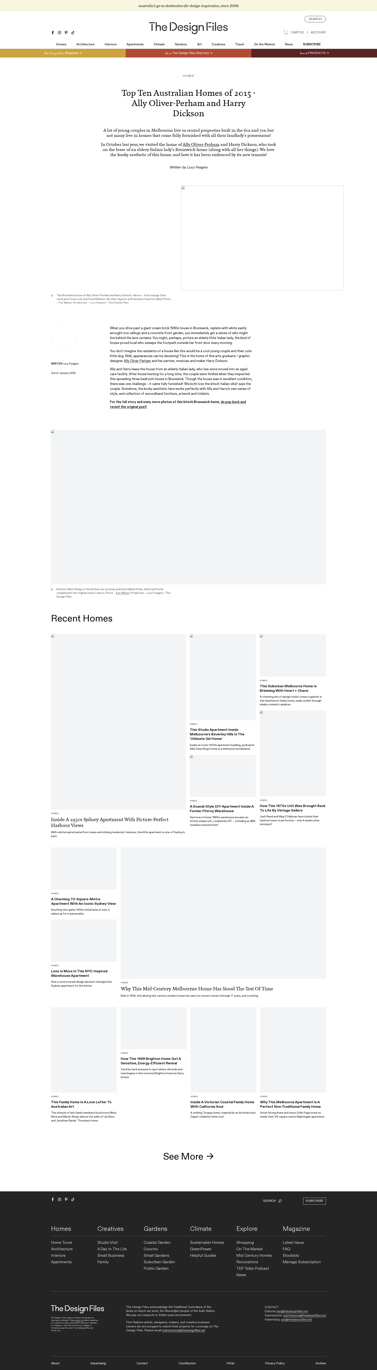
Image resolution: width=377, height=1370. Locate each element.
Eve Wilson (65, 303)
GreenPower (200, 1249)
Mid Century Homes (254, 1255)
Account (318, 32)
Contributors (187, 1363)
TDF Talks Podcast (252, 1268)
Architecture (85, 44)
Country (151, 1249)
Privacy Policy (275, 1363)
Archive (321, 1363)
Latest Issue (293, 1242)
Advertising (98, 1363)
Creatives (218, 44)
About (55, 1363)
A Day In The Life (112, 1249)
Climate (159, 44)
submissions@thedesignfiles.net (183, 1330)
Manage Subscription (302, 1262)
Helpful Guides (203, 1255)
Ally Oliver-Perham (201, 144)
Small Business (110, 1255)
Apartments (135, 44)
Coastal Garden (157, 1242)
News (289, 44)
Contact (142, 1363)
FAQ (286, 1249)
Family (103, 1262)
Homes (61, 44)
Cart (297, 32)
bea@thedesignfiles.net (292, 1311)
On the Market (264, 44)
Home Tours (61, 1242)
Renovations (247, 1262)
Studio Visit (107, 1242)
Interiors (111, 44)
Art (199, 44)
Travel (239, 44)
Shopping (245, 1242)
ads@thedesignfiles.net (296, 1320)
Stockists (291, 1255)
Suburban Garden (159, 1262)
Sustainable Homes (207, 1242)
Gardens (181, 44)
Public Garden (156, 1268)
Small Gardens (156, 1255)
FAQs (230, 1363)
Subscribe (312, 44)
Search (315, 19)
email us (79, 1320)
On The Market (249, 1249)
